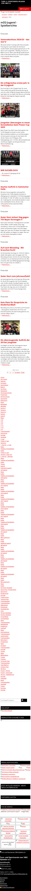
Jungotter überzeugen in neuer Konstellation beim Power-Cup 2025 (15, 125)
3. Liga (2, 439)
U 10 (2, 427)
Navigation (25, 9)
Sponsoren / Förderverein (8, 590)
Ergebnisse (4, 626)
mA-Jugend (4, 470)
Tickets (3, 464)
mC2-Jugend (4, 493)
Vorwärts (17, 372)
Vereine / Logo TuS (6, 454)
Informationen (5, 632)
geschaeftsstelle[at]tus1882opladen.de (15, 874)
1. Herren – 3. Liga (6, 445)
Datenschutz (4, 885)
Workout (3, 669)
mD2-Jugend (5, 17)
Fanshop (3, 688)
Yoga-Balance (5, 665)
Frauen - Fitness (5, 671)
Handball (10, 14)
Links (2, 611)
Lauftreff (3, 628)
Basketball (4, 404)
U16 (2, 422)
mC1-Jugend (4, 485)
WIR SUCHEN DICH (9, 170)
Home (2, 377)
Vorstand (3, 383)
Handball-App (5, 609)
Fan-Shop (3, 389)
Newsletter (4, 391)
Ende (22, 372)
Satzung (3, 381)
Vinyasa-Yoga (5, 667)
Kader (2, 451)
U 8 (2, 429)
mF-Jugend (4, 532)
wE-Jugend (4, 568)
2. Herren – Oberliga (7, 456)
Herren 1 (3, 408)
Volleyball (3, 678)
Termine (3, 410)
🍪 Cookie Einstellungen (7, 887)
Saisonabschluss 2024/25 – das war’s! (15, 40)
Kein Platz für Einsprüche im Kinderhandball (14, 303)
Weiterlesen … (6, 58)
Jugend (15, 14)
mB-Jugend (4, 478)
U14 (2, 424)
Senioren (3, 443)
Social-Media (4, 617)
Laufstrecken (4, 636)
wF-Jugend (4, 576)
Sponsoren (4, 433)
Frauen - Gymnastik (6, 673)
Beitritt (3, 387)
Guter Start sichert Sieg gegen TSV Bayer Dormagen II (15, 218)
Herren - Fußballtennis (7, 674)
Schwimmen (4, 642)
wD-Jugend (4, 561)
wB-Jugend (4, 545)
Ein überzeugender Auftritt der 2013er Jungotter (15, 341)
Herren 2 (3, 412)
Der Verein (4, 379)
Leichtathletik (5, 619)
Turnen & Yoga (5, 661)
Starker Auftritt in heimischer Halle (15, 187)
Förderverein (4, 593)
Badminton (4, 400)
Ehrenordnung (5, 397)
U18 (2, 420)
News (2, 402)
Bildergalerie (4, 655)
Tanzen (3, 651)
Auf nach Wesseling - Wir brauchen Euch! (12, 248)
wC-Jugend (4, 553)
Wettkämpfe (4, 624)
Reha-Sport (4, 640)
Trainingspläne (5, 638)
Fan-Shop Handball (6, 588)
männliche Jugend (22, 14)
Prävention (4, 395)
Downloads (4, 607)
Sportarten (4, 14)
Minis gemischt (5, 537)
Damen (3, 414)
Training (3, 659)
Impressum (3, 883)
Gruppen (3, 646)
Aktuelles (3, 406)
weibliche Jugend (6, 543)
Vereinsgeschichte (6, 393)
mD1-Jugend (4, 501)
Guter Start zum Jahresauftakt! (15, 276)
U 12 (2, 426)
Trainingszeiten (5, 431)
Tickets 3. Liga (5, 441)
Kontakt (3, 435)
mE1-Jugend (4, 516)
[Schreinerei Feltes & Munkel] (10, 772)
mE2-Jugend (4, 524)
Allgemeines (4, 605)
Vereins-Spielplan (6, 613)
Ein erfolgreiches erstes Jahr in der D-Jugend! (15, 84)
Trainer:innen (5, 597)
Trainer (3, 657)
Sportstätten (4, 385)
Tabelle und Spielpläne (7, 449)
